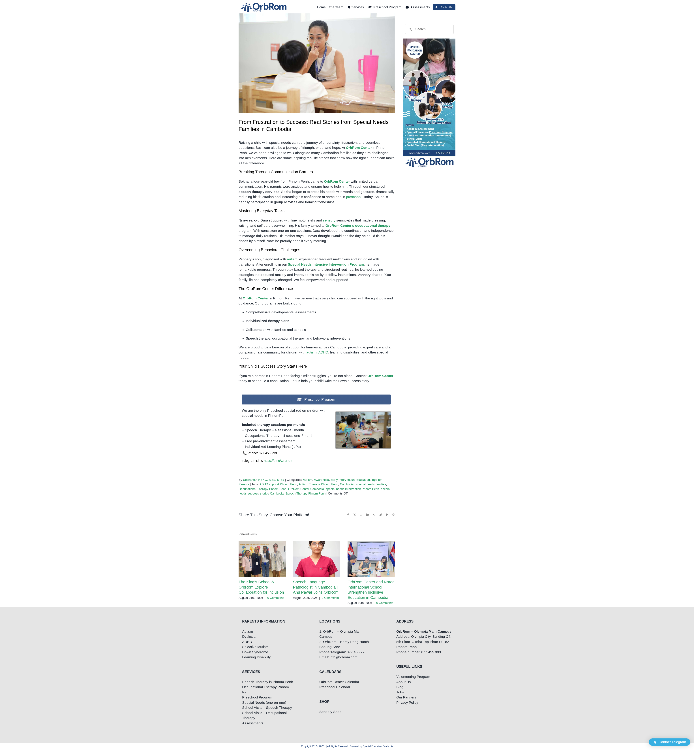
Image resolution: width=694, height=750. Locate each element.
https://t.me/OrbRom (278, 461)
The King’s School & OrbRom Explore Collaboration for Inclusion (262, 559)
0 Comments (275, 598)
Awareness (321, 479)
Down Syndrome (255, 652)
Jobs (400, 692)
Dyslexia (249, 636)
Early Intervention (343, 479)
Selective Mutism (255, 647)
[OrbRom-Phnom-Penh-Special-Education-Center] (264, 4)
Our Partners (406, 697)
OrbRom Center (359, 148)
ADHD (323, 352)
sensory (329, 220)
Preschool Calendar (334, 687)
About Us (403, 682)
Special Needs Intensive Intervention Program (326, 264)
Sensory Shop (330, 712)
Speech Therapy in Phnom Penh (267, 682)
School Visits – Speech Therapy (267, 707)
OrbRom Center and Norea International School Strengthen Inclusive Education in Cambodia (371, 559)
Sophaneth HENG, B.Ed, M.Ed (263, 479)
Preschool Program (257, 697)
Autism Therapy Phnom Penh (318, 484)
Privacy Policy (407, 702)
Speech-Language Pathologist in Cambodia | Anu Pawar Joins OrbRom (317, 559)
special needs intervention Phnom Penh (352, 489)
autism (292, 259)
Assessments (252, 723)
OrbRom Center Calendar (339, 682)
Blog (399, 687)
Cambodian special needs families (363, 484)
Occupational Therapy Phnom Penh (262, 489)
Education (363, 479)
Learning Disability (256, 657)
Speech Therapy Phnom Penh (305, 493)
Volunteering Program (413, 677)
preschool (353, 197)
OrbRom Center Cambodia (306, 489)
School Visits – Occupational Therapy (264, 715)
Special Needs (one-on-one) (264, 702)
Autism (307, 479)
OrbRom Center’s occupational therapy (357, 225)
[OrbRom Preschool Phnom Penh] (363, 413)
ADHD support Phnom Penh (278, 484)
